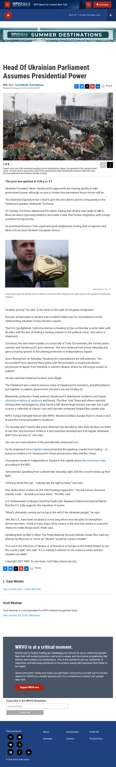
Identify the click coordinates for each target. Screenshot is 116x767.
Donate (103, 4)
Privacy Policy (96, 739)
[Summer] (58, 35)
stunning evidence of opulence (23, 400)
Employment (72, 732)
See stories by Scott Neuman (21, 615)
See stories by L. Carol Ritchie (22, 589)
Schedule (47, 739)
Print (109, 85)
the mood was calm (94, 460)
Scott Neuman (36, 84)
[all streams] (111, 15)
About (46, 732)
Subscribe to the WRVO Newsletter (26, 701)
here (75, 442)
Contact (70, 739)
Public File (94, 732)
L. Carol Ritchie (20, 84)
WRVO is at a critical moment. (44, 647)
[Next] (110, 165)
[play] (8, 15)
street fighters (34, 449)
